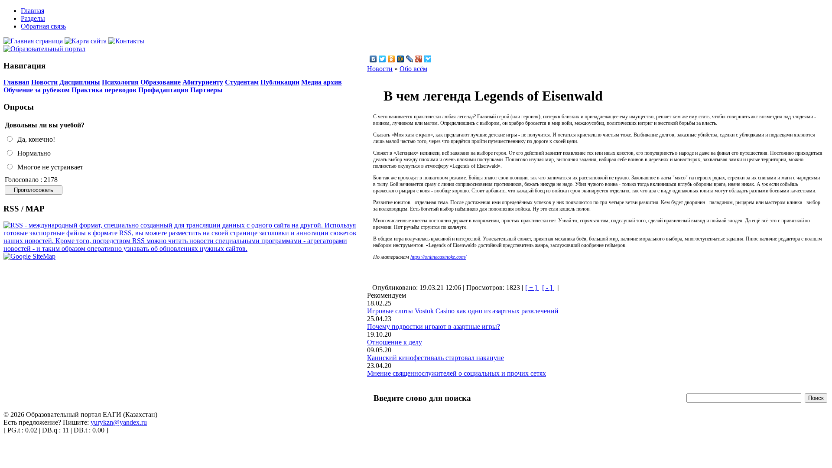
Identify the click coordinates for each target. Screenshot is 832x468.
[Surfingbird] (427, 59)
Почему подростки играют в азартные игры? (433, 326)
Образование (160, 82)
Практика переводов (104, 90)
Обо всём (413, 68)
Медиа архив (321, 82)
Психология (120, 82)
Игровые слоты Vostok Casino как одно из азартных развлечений (463, 311)
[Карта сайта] (86, 41)
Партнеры (206, 90)
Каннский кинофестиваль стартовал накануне (435, 357)
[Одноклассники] (391, 59)
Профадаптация (163, 90)
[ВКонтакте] (373, 59)
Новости (44, 82)
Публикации (279, 82)
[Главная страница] (33, 41)
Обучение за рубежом (36, 90)
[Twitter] (382, 59)
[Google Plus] (418, 59)
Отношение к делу (394, 342)
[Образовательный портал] (44, 48)
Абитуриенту (202, 82)
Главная (16, 82)
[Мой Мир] (400, 59)
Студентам (242, 82)
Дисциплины (79, 82)
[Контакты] (126, 41)
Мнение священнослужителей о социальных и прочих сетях (456, 373)
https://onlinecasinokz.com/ (438, 257)
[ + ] (532, 287)
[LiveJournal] (409, 59)
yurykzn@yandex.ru (119, 422)
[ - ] (548, 287)
